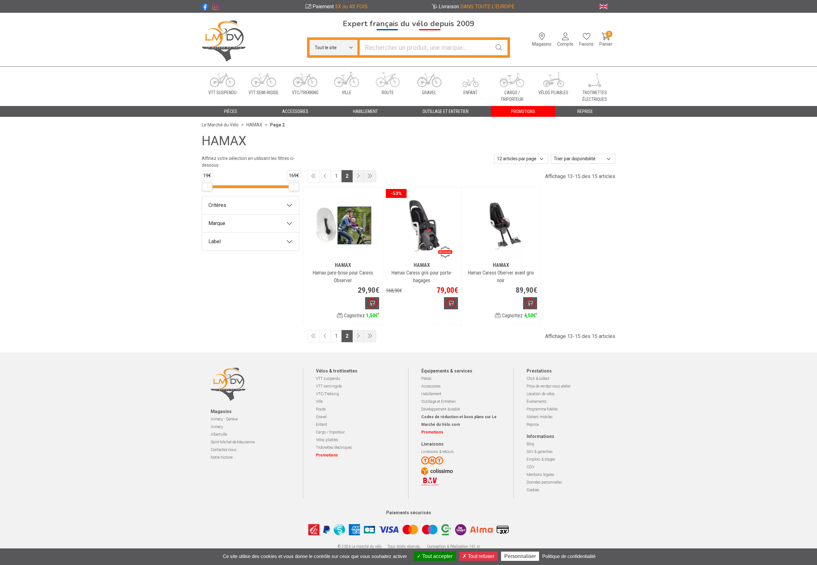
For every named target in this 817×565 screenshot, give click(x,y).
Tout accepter (437, 556)
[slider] (207, 186)
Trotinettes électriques (334, 447)
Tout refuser (480, 556)
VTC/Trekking (327, 394)
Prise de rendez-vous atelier (549, 386)
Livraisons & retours (437, 451)
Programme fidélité (542, 409)
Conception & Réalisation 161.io (453, 546)
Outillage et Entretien (438, 401)
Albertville (219, 434)
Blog (530, 444)
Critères (217, 205)
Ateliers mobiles (540, 417)
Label (214, 241)
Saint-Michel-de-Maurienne (233, 442)
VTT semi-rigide (329, 386)
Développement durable (440, 409)
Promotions (523, 111)
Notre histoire (222, 457)
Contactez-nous (223, 450)
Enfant (321, 424)
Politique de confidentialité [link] (569, 556)
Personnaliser (520, 556)
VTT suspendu (328, 378)
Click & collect (538, 378)
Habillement (431, 394)
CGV (530, 467)
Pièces (426, 378)
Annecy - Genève (224, 419)
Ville (319, 401)
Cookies (533, 490)
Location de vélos (541, 394)
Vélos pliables (327, 440)
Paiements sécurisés (408, 512)
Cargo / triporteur (330, 432)
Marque (216, 223)
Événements (537, 401)
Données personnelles (544, 482)
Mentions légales (540, 474)
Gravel (321, 417)
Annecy (217, 427)
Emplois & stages (541, 459)
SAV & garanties (540, 451)
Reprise (533, 424)
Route (321, 409)
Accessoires (431, 386)
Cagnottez (361, 316)
